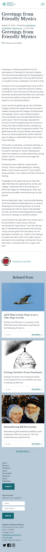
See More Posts (22, 451)
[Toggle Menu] (42, 4)
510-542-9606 (7, 537)
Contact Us (6, 468)
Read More (36, 334)
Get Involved (7, 473)
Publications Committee (21, 261)
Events (4, 471)
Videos (4, 478)
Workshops (6, 481)
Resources (17, 28)
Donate (8, 486)
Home (4, 463)
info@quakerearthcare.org (11, 535)
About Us (5, 465)
